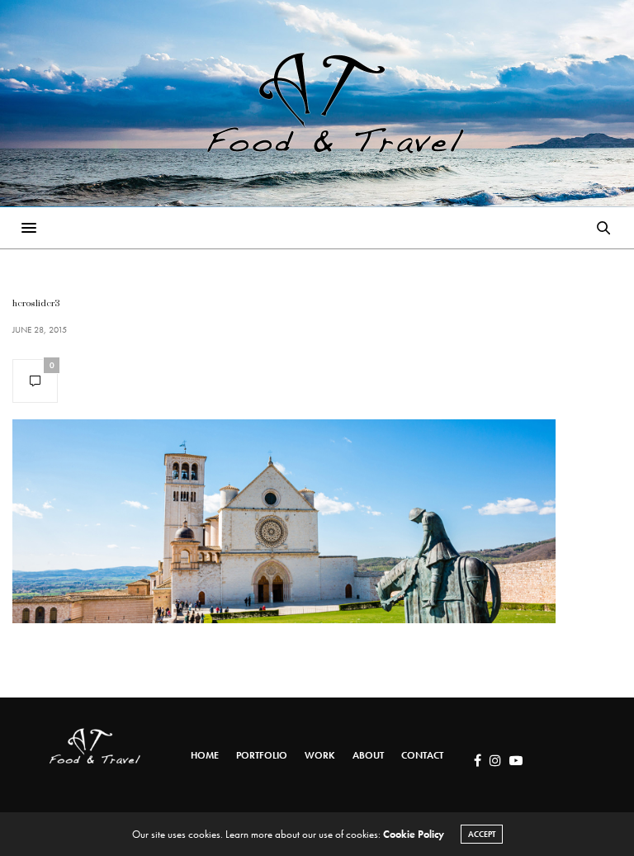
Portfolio (261, 755)
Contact (422, 755)
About (368, 755)
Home (205, 755)
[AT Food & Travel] (317, 103)
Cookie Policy (413, 834)
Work (320, 755)
